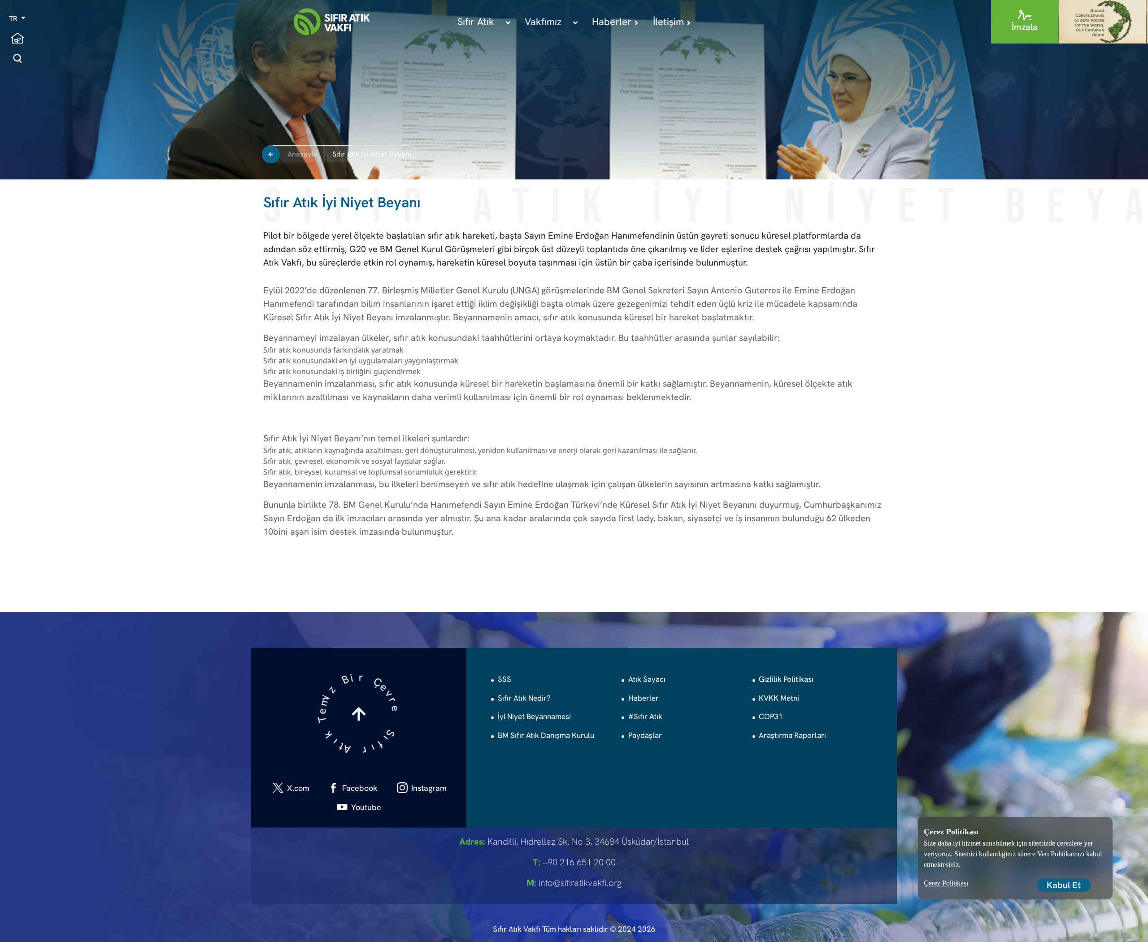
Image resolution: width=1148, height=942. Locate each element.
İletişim (670, 21)
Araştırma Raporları (792, 735)
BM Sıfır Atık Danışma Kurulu (546, 735)
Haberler (613, 21)
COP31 (771, 716)
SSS (504, 679)
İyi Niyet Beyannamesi (534, 716)
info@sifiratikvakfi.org (574, 883)
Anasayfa (302, 154)
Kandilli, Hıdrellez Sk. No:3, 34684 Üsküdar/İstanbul (574, 841)
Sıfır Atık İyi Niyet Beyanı (371, 154)
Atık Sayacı (646, 679)
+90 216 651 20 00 (574, 862)
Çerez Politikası (946, 883)
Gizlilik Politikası (786, 679)
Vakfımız (544, 21)
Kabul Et (1064, 885)
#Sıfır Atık (645, 716)
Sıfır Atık (477, 21)
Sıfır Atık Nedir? (524, 698)
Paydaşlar (645, 735)
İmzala (1025, 27)
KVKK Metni (779, 698)
